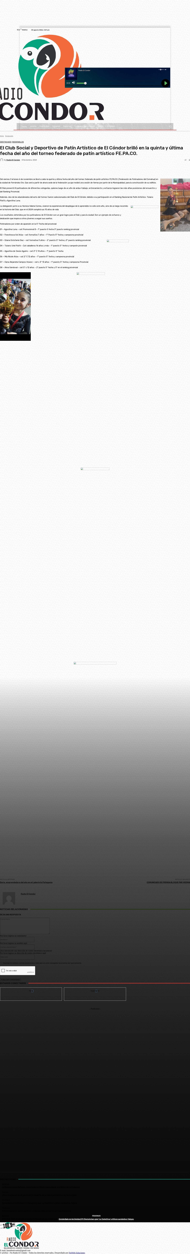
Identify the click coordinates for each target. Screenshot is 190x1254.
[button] (170, 126)
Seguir (95, 989)
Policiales (96, 1216)
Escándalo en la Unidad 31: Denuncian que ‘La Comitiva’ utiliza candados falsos (96, 1219)
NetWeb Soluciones (77, 1253)
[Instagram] (171, 29)
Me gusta (31, 989)
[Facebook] (168, 29)
